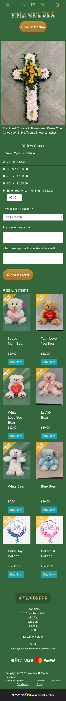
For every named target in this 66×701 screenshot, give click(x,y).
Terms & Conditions (23, 682)
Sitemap (10, 680)
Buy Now (16, 361)
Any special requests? (16, 227)
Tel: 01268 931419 (33, 637)
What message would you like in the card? (29, 248)
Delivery (55, 680)
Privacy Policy (40, 682)
